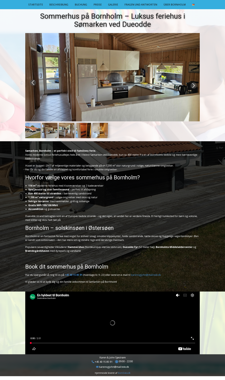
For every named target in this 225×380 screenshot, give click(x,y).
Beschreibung (58, 4)
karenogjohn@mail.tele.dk (146, 275)
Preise (98, 4)
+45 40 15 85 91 (103, 361)
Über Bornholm (175, 4)
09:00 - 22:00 (125, 361)
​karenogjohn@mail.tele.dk (114, 367)
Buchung (81, 4)
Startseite (35, 4)
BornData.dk (124, 372)
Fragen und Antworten (140, 4)
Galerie (113, 4)
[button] (33, 83)
